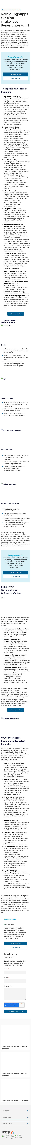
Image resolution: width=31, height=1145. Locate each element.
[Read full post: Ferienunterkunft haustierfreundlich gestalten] (15, 1035)
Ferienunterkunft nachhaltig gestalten (15, 1100)
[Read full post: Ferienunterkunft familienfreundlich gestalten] (15, 1062)
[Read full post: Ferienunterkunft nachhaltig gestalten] (15, 1089)
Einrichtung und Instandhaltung (11, 10)
